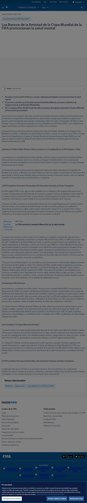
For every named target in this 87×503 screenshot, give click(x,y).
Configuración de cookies (12, 499)
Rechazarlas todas (76, 499)
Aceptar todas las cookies (57, 499)
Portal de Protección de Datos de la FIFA (50, 494)
